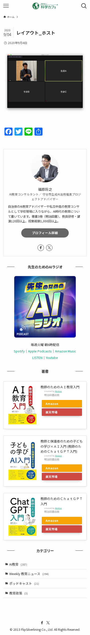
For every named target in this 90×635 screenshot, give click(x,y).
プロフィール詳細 (45, 233)
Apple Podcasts (40, 351)
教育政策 (18, 593)
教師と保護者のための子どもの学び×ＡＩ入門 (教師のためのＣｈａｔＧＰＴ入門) (61, 446)
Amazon (52, 403)
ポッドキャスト (24, 583)
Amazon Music (65, 351)
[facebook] (41, 247)
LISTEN (37, 357)
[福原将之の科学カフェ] (45, 6)
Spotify (19, 351)
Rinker (58, 391)
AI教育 (18, 564)
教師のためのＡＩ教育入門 (60, 387)
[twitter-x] (49, 247)
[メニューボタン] (6, 6)
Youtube (52, 357)
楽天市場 (52, 412)
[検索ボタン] (84, 6)
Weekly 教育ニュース (29, 573)
